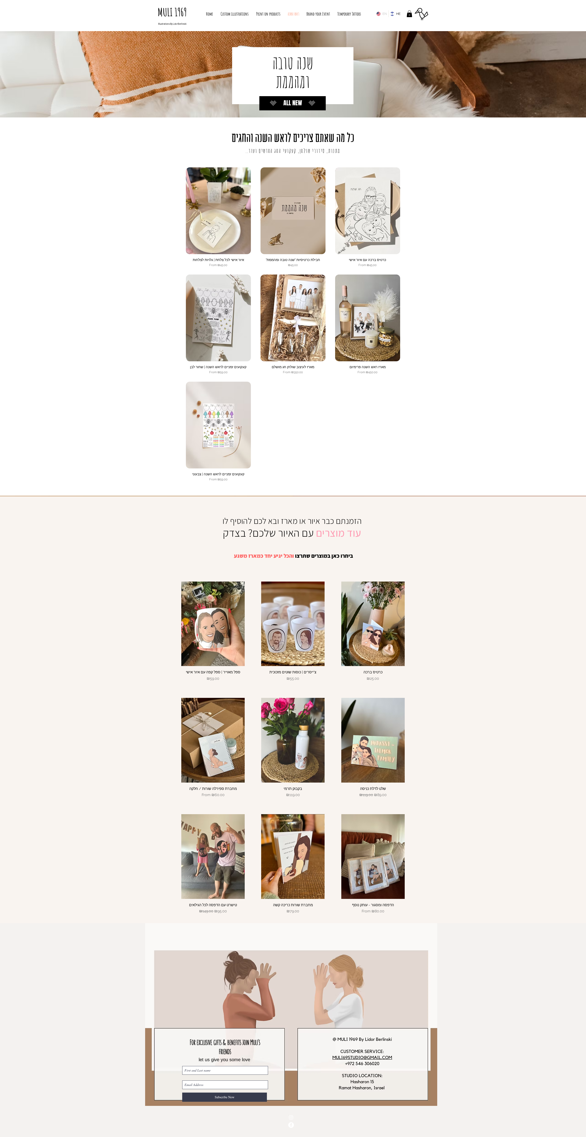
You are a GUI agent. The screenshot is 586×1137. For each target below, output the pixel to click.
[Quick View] (218, 210)
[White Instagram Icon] (291, 1117)
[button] (409, 13)
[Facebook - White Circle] (291, 1125)
